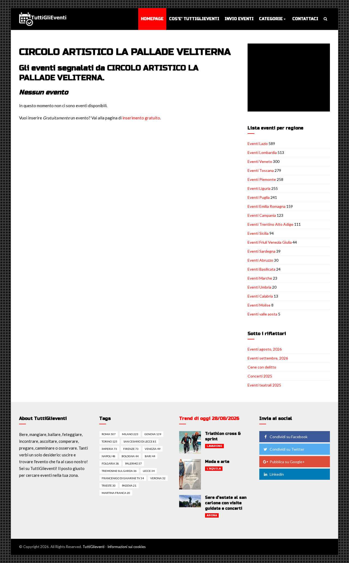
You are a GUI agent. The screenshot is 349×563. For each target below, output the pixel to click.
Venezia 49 (152, 448)
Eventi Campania (262, 215)
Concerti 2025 (260, 376)
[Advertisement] (290, 78)
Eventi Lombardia (262, 152)
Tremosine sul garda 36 (119, 470)
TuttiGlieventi (93, 547)
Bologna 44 (130, 456)
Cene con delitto (262, 367)
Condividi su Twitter (287, 449)
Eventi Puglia (259, 197)
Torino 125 (109, 441)
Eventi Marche (260, 278)
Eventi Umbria (259, 287)
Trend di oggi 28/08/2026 (209, 418)
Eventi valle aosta (262, 314)
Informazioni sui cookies (126, 547)
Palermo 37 (133, 463)
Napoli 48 (108, 456)
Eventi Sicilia (258, 233)
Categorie (271, 19)
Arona (212, 515)
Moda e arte (217, 461)
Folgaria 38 (110, 463)
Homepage (152, 19)
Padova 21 (129, 485)
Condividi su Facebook (289, 436)
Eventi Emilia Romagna (266, 206)
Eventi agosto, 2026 (265, 349)
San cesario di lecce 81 (140, 441)
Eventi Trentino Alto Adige (270, 224)
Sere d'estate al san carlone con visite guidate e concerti (225, 503)
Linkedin (277, 474)
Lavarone (214, 446)
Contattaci (305, 19)
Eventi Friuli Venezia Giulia (270, 242)
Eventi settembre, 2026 (268, 358)
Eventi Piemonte (262, 179)
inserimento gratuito (141, 117)
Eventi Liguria (259, 188)
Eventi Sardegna (261, 251)
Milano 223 (130, 434)
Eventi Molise (259, 305)
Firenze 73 (131, 448)
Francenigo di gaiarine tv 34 (123, 478)
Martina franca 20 (116, 492)
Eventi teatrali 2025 (264, 385)
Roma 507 (109, 434)
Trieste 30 (109, 485)
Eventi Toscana (261, 170)
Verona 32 (158, 478)
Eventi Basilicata (261, 269)
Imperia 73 (109, 448)
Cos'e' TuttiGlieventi (194, 19)
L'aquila (214, 468)
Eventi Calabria (260, 296)
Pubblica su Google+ (287, 461)
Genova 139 (153, 434)
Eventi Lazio (258, 143)
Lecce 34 (149, 470)
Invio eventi (239, 19)
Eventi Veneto (260, 161)
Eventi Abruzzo (260, 260)
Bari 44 (150, 456)
